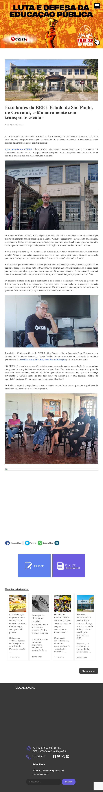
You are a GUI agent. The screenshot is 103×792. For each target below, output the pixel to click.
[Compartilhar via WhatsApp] (45, 543)
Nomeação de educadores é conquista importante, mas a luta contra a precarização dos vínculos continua (40, 624)
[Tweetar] (31, 543)
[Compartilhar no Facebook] (13, 543)
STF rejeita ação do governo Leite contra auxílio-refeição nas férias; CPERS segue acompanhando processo (17, 623)
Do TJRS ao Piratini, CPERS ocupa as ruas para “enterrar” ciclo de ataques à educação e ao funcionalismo (62, 623)
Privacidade (39, 764)
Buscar (68, 782)
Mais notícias (88, 670)
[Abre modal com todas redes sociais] (56, 543)
